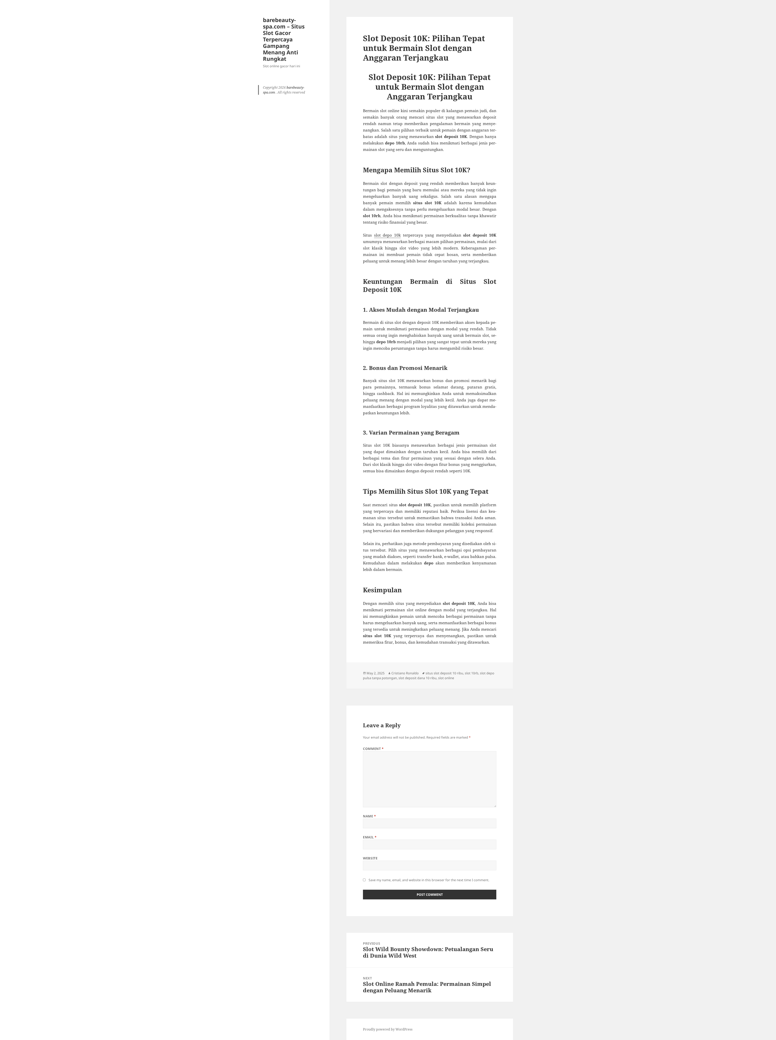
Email (369, 837)
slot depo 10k (387, 235)
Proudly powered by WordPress (387, 1029)
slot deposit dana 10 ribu (417, 678)
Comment (373, 748)
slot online (446, 678)
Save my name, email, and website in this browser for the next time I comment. (429, 880)
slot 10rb (471, 673)
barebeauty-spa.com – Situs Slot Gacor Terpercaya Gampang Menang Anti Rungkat (284, 39)
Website (370, 858)
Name (369, 816)
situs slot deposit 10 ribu (444, 673)
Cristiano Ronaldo (405, 673)
